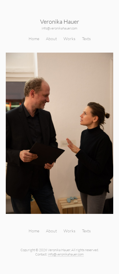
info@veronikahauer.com (59, 28)
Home (34, 38)
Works (69, 38)
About (51, 38)
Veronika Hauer (59, 21)
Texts (86, 38)
